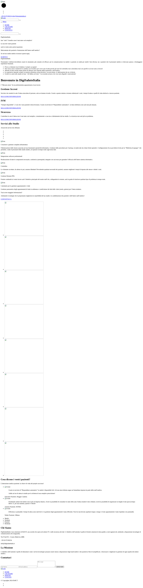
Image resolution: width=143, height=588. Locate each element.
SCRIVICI (4, 57)
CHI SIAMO (9, 27)
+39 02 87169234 (6, 16)
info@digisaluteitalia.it (19, 16)
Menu (4, 21)
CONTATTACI (6, 199)
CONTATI (8, 577)
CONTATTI (8, 30)
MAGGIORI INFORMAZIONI (11, 96)
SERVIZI (8, 28)
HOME (7, 25)
